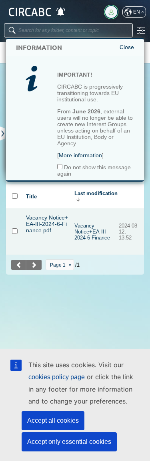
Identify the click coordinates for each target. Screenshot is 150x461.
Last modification (96, 193)
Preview (52, 245)
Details (32, 245)
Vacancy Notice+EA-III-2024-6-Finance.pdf (47, 223)
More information (80, 155)
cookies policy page (56, 377)
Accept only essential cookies (69, 441)
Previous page (18, 265)
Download (35, 239)
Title (31, 197)
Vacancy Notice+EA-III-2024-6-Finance (92, 232)
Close (127, 47)
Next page (34, 265)
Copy (56, 239)
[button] (134, 12)
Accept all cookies (53, 420)
